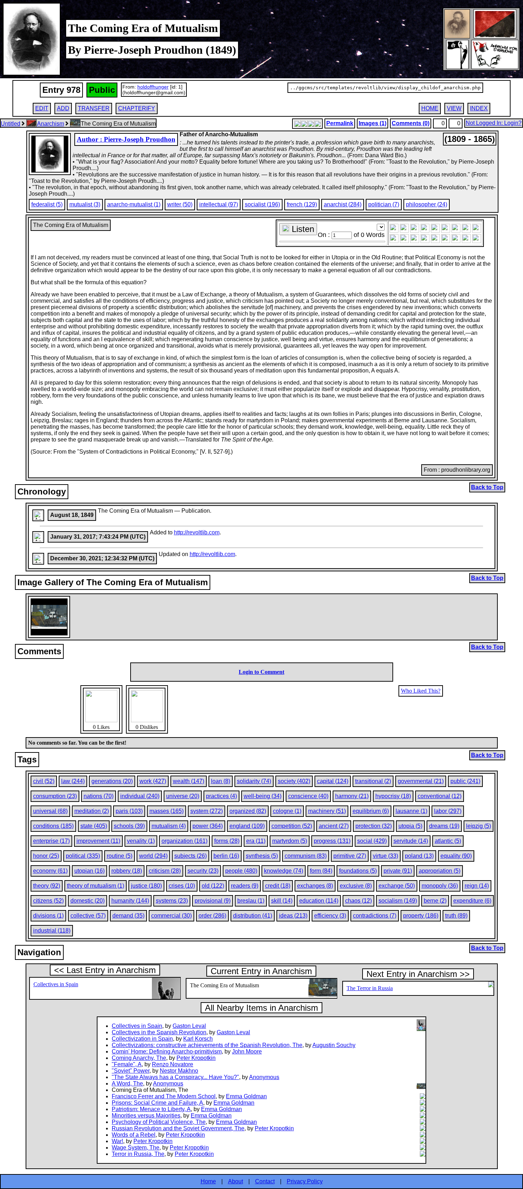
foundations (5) (358, 871)
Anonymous (264, 1077)
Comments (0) (410, 123)
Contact (265, 1181)
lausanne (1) (411, 811)
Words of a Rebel (133, 1135)
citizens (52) (48, 901)
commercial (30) (171, 916)
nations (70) (98, 796)
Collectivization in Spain (142, 1039)
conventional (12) (439, 796)
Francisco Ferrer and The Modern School (164, 1096)
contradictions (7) (374, 916)
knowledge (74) (283, 871)
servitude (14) (410, 841)
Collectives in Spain (55, 984)
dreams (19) (444, 826)
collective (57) (88, 916)
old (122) (213, 886)
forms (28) (226, 841)
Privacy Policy (305, 1181)
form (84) (321, 871)
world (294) (153, 856)
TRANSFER (94, 108)
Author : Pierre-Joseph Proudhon (126, 139)
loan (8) (220, 781)
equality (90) (456, 856)
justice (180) (146, 886)
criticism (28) (165, 871)
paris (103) (129, 811)
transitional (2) (373, 781)
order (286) (212, 916)
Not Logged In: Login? (494, 123)
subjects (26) (190, 856)
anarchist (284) (342, 204)
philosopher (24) (426, 204)
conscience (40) (308, 796)
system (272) (206, 811)
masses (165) (166, 811)
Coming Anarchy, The (139, 1058)
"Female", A (127, 1064)
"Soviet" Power (130, 1071)
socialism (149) (398, 901)
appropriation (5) (439, 871)
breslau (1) (250, 901)
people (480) (241, 871)
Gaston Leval (189, 1026)
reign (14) (477, 886)
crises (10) (182, 886)
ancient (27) (334, 826)
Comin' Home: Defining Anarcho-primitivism (167, 1051)
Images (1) (372, 123)
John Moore (247, 1051)
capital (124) (332, 781)
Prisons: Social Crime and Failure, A (157, 1103)
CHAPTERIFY (136, 108)
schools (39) (129, 826)
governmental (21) (421, 781)
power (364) (207, 826)
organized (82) (247, 811)
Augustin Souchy (333, 1045)
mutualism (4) (169, 826)
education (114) (318, 901)
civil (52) (43, 781)
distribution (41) (252, 916)
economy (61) (50, 871)
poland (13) (419, 856)
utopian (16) (89, 871)
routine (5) (119, 856)
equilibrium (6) (371, 811)
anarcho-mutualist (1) (133, 204)
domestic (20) (87, 901)
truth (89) (456, 916)
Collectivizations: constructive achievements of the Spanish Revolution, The (207, 1045)
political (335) (83, 856)
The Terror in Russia (370, 988)
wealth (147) (188, 781)
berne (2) (435, 901)
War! (117, 1141)
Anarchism (50, 124)
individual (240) (139, 796)
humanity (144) (130, 901)
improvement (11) (98, 841)
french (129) (302, 204)
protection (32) (373, 826)
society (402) (294, 781)
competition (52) (291, 826)
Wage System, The (135, 1148)
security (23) (202, 871)
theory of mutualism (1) (95, 886)
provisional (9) (213, 901)
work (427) (152, 781)
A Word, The (127, 1083)
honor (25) (46, 856)
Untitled (10, 124)
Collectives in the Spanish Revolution (159, 1032)
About (235, 1181)
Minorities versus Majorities (146, 1116)
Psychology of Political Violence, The (159, 1122)
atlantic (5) (448, 841)
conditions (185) (53, 826)
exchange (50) (397, 886)
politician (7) (383, 204)
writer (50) (179, 204)
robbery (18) (126, 871)
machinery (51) (327, 811)
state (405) (93, 826)
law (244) (73, 781)
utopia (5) (410, 826)
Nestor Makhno (179, 1071)
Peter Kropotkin (196, 1058)
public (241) (465, 781)
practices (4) (221, 796)
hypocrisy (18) (393, 796)
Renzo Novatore (172, 1064)
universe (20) (182, 796)
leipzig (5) (478, 826)
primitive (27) (349, 856)
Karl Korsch (198, 1039)
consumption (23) (55, 796)
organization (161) (184, 841)
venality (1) (141, 841)
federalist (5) (47, 204)
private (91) (398, 871)
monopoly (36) (440, 886)
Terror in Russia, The (138, 1154)
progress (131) (332, 841)
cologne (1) (287, 811)
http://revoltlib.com (197, 532)
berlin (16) (226, 856)
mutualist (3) (84, 204)
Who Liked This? (420, 691)
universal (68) (50, 811)
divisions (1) (48, 916)
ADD (63, 108)
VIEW (454, 108)
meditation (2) (91, 811)
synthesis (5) (262, 856)
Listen (301, 229)
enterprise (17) (51, 841)
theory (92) (46, 886)
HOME (429, 108)
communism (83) (306, 856)
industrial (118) (51, 931)
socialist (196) (262, 204)
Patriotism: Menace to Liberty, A (151, 1109)
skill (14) (281, 901)
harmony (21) (352, 796)
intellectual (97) (218, 204)
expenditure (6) (472, 901)
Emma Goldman (246, 1096)
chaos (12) (358, 901)
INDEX (479, 108)
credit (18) (277, 886)
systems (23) (172, 901)
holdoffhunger (153, 87)
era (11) (255, 841)
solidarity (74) (254, 781)
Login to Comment (261, 672)
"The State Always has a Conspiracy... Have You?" (175, 1077)
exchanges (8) (315, 886)
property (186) (420, 916)
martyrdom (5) (289, 841)
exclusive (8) (356, 886)
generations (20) (112, 781)
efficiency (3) (330, 916)
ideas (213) (293, 916)
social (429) (372, 841)
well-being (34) (262, 796)
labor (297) (447, 811)
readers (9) (244, 886)
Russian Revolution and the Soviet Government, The (178, 1128)
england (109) (247, 826)
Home (208, 1181)
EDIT (41, 108)
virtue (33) (385, 856)
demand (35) (128, 916)
